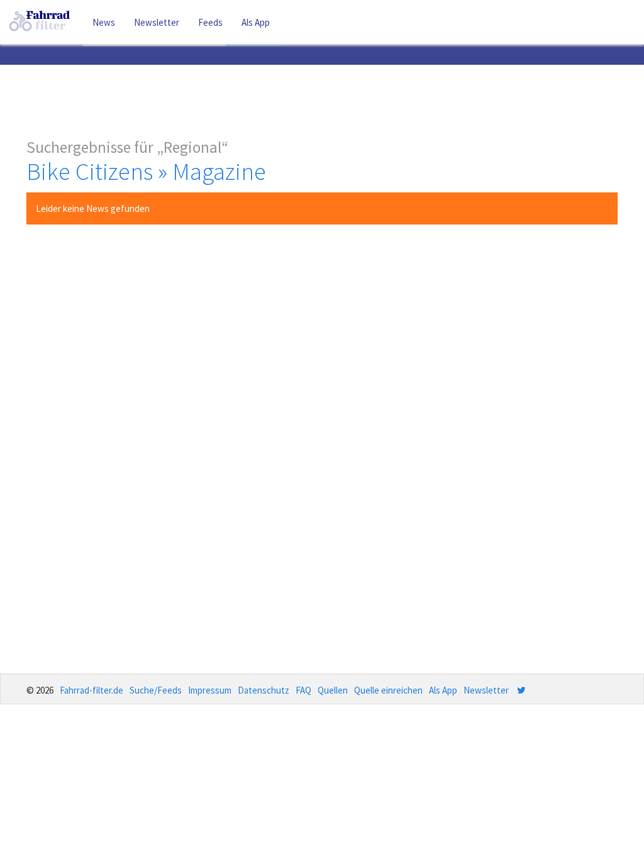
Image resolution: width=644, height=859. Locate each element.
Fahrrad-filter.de (91, 690)
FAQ (303, 690)
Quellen (333, 690)
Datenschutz (263, 690)
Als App (256, 22)
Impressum (209, 690)
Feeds (210, 22)
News (103, 22)
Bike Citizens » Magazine (146, 171)
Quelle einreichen (388, 690)
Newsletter (156, 22)
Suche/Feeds (156, 690)
